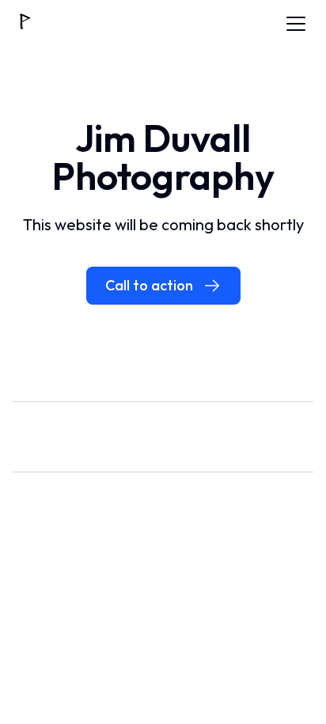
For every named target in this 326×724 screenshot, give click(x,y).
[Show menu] (296, 23)
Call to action (149, 285)
